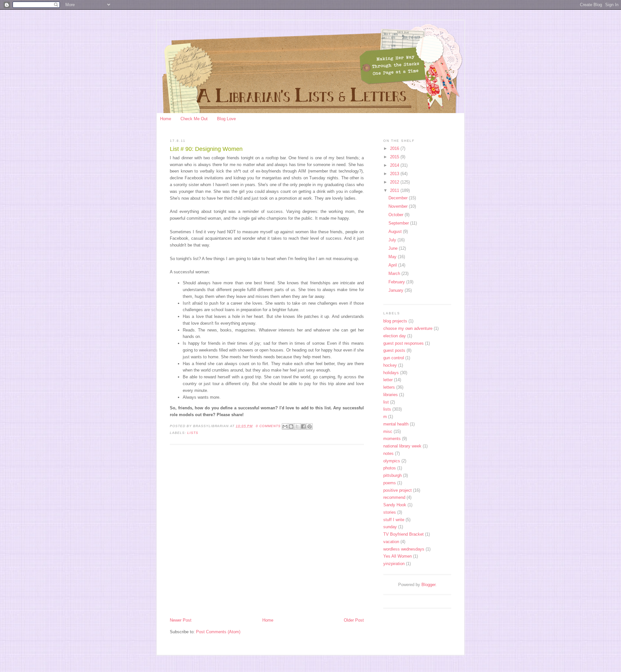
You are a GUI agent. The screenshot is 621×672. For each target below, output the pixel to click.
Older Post (354, 620)
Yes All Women (397, 556)
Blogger (428, 584)
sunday (390, 526)
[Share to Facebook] (303, 426)
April (393, 265)
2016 (395, 148)
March (394, 273)
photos (389, 468)
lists (192, 433)
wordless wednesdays (403, 549)
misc (387, 431)
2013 (395, 173)
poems (389, 482)
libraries (390, 394)
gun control (393, 357)
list (386, 402)
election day (394, 335)
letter (388, 379)
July (393, 239)
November (398, 206)
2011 (395, 190)
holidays (391, 372)
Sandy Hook (394, 504)
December (398, 197)
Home (165, 118)
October (396, 214)
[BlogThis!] (291, 426)
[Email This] (285, 426)
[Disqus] (267, 532)
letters (389, 387)
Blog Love (226, 118)
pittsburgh (392, 475)
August (395, 231)
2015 (395, 156)
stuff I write (393, 519)
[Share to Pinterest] (309, 426)
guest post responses (403, 343)
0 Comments (268, 426)
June (393, 248)
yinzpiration (394, 563)
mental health (396, 424)
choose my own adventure (407, 328)
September (399, 223)
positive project (397, 490)
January (396, 290)
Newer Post (180, 620)
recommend (394, 497)
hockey (390, 365)
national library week (402, 446)
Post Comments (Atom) (218, 631)
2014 (395, 165)
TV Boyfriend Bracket (403, 534)
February (397, 281)
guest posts (394, 350)
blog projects (395, 321)
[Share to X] (297, 426)
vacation (391, 541)
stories (389, 512)
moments (392, 438)
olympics (391, 460)
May (393, 256)
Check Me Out (194, 118)
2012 (395, 182)
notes (388, 453)
